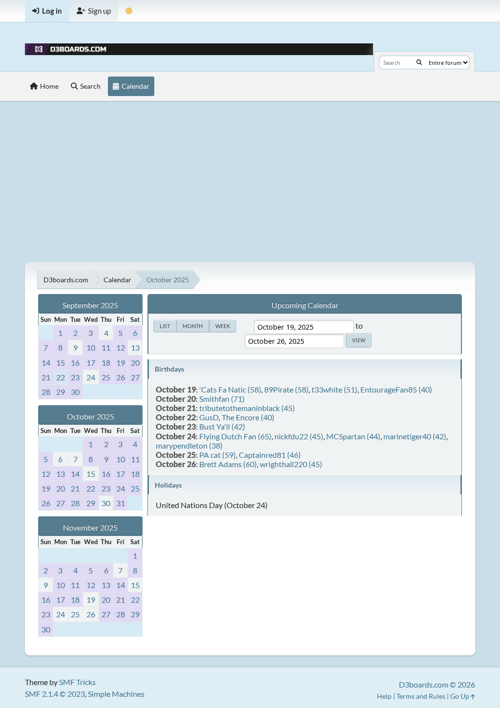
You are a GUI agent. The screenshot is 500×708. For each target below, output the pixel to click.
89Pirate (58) (286, 389)
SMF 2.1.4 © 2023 (55, 693)
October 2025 (90, 416)
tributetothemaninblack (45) (247, 408)
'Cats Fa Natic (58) (230, 389)
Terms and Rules (420, 696)
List (165, 326)
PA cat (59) (217, 454)
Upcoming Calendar (304, 305)
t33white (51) (334, 389)
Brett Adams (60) (228, 464)
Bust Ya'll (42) (222, 426)
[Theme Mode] (129, 11)
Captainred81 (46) (270, 454)
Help (384, 696)
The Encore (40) (248, 417)
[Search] (419, 62)
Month (193, 326)
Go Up (460, 696)
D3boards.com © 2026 (437, 684)
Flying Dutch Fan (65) (235, 436)
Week (222, 326)
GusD (209, 417)
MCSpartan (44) (353, 436)
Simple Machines (116, 693)
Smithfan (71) (222, 398)
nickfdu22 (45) (298, 436)
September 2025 (90, 305)
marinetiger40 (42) (414, 436)
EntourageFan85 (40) (396, 389)
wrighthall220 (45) (291, 464)
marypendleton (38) (189, 445)
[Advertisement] (250, 181)
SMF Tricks (77, 682)
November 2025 (90, 527)
